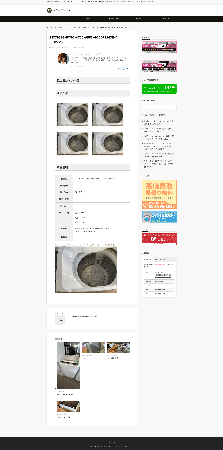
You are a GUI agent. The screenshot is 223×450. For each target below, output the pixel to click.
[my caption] (72, 128)
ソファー (85, 358)
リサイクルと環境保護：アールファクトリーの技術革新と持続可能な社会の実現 (159, 164)
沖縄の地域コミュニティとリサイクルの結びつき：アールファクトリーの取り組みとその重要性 (159, 146)
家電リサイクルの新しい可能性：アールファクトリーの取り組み (159, 137)
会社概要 (88, 19)
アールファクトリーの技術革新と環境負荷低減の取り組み (159, 155)
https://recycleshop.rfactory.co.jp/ (82, 66)
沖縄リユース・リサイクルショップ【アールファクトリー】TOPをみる (84, 245)
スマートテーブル (63, 417)
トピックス (165, 19)
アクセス (139, 19)
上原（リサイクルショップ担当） (74, 47)
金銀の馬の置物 (112, 358)
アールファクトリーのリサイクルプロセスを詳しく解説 (159, 130)
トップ (61, 19)
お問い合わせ (114, 19)
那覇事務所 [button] (147, 259)
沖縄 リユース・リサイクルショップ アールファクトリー (112, 447)
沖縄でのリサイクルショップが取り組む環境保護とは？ (159, 122)
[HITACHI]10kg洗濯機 (65, 394)
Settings (121, 68)
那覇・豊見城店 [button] (160, 259)
